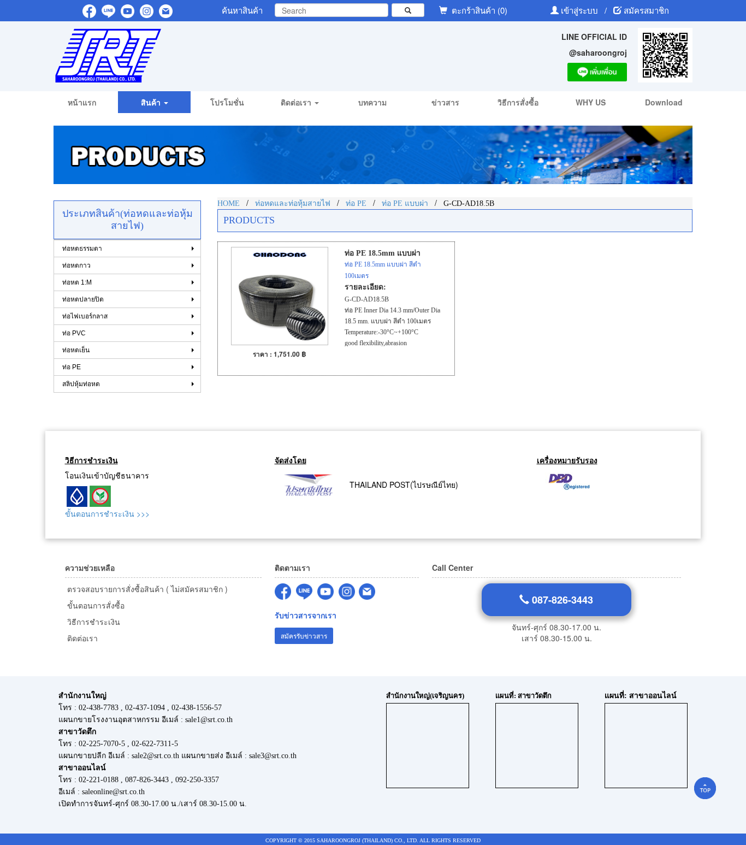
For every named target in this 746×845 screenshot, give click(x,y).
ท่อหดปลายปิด (83, 299)
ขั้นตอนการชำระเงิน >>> (107, 513)
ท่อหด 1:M (77, 282)
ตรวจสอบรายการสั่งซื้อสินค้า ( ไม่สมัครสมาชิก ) (146, 588)
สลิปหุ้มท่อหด (81, 384)
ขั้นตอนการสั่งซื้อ (95, 605)
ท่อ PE (71, 367)
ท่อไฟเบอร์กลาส (85, 316)
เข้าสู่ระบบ (580, 10)
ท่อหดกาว (76, 265)
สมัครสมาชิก (646, 10)
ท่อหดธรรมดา (82, 248)
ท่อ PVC (74, 333)
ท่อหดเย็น (76, 350)
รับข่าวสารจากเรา (305, 615)
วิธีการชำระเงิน (92, 621)
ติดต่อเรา (81, 638)
